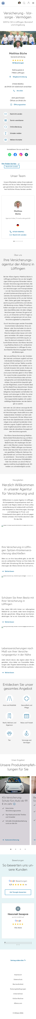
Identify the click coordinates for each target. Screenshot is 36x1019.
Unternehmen (18, 994)
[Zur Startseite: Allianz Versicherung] (3, 3)
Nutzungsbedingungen (18, 989)
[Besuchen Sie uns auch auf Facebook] (15, 154)
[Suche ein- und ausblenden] (24, 3)
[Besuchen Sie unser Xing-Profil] (26, 154)
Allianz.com (18, 1003)
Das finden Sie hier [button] (9, 164)
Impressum (18, 975)
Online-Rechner (18, 999)
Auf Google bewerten (18, 892)
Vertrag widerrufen (17, 960)
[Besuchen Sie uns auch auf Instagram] (20, 154)
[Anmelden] (28, 3)
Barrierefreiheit (18, 984)
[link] (13, 127)
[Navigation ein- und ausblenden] (33, 3)
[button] (18, 45)
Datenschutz (18, 979)
